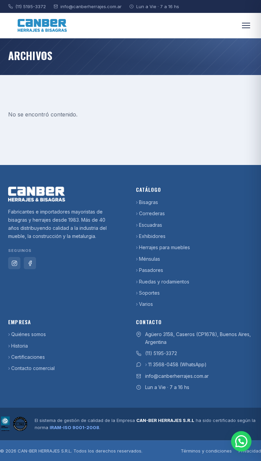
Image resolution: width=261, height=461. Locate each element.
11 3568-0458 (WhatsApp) (177, 364)
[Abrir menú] (246, 25)
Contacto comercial (33, 368)
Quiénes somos (28, 334)
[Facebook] (30, 263)
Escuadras (150, 225)
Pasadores (151, 270)
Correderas (152, 213)
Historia (19, 346)
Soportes (149, 293)
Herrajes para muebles (164, 247)
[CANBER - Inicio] (66, 194)
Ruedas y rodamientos (164, 281)
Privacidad (250, 451)
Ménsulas (149, 259)
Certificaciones (28, 357)
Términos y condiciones (206, 451)
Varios (146, 304)
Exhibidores (152, 236)
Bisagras (148, 202)
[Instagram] (14, 263)
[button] (241, 441)
